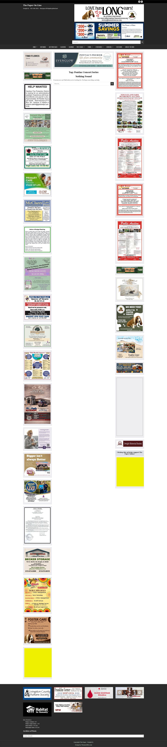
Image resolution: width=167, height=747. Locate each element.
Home (34, 47)
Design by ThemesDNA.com (83, 745)
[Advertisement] (38, 662)
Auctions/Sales (53, 47)
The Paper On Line (32, 5)
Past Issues (80, 47)
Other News (99, 47)
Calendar (71, 47)
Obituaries (43, 47)
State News (119, 47)
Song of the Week (129, 47)
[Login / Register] (139, 2)
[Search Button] (142, 2)
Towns (89, 47)
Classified (63, 47)
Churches (109, 47)
